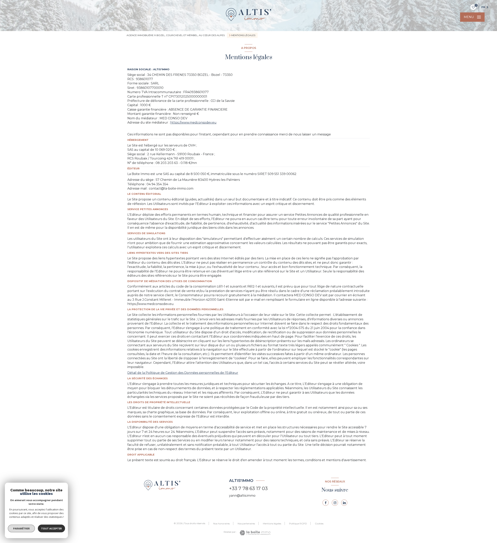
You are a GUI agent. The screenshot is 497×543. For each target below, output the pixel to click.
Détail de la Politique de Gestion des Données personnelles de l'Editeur (182, 373)
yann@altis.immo (242, 495)
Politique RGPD (298, 523)
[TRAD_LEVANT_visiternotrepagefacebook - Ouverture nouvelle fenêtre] (325, 503)
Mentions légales (272, 523)
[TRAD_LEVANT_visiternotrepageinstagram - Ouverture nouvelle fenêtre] (335, 503)
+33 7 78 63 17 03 (248, 488)
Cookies (319, 523)
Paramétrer (21, 528)
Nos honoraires (221, 523)
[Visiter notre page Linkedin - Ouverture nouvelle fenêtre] (344, 503)
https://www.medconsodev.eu (193, 122)
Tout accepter (51, 528)
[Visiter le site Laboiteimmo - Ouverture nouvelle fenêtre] (255, 532)
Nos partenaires (246, 523)
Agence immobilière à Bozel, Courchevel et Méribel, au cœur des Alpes (176, 35)
